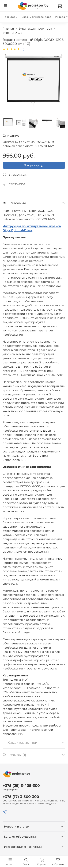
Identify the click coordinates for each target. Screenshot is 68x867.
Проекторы (10, 16)
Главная (8, 28)
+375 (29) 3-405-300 (21, 785)
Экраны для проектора (36, 16)
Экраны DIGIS (12, 32)
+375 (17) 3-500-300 (21, 796)
